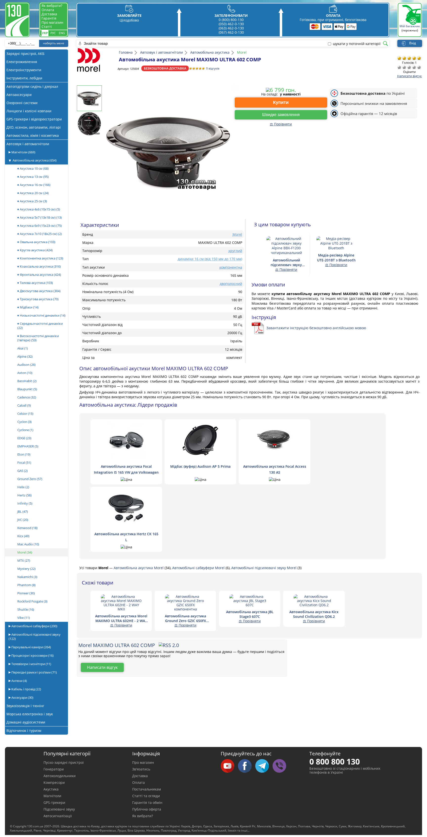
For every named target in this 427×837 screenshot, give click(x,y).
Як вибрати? (52, 5)
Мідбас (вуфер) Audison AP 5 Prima (200, 466)
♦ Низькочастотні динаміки (41, 315)
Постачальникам (146, 789)
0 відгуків (212, 68)
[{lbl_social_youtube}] (229, 766)
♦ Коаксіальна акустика (39, 266)
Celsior (25, 413)
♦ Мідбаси (28, 307)
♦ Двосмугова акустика (39, 291)
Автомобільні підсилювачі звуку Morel (264, 567)
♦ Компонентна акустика (40, 258)
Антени (19, 680)
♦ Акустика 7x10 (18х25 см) (39, 234)
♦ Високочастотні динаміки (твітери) (38, 338)
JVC (22, 519)
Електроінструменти (23, 70)
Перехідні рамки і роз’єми (34, 672)
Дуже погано (399, 67)
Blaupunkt (27, 389)
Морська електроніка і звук (29, 714)
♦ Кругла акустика (35, 250)
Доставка (49, 14)
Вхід (412, 43)
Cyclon (24, 421)
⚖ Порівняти (281, 124)
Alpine (25, 356)
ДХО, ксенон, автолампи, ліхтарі (33, 127)
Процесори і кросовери (32, 655)
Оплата (48, 9)
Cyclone (25, 430)
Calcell (24, 405)
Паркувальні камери (31, 647)
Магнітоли (23, 152)
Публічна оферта (146, 809)
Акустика (51, 789)
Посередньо (409, 67)
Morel (24, 552)
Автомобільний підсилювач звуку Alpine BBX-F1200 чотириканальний (286, 262)
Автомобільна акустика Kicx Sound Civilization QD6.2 (314, 614)
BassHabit (27, 381)
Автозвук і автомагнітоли (27, 143)
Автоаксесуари (19, 94)
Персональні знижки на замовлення (374, 103)
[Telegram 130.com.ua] (264, 766)
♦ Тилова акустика (35, 282)
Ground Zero (29, 479)
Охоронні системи (22, 102)
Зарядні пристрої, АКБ (25, 53)
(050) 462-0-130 (231, 24)
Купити (281, 102)
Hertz (24, 495)
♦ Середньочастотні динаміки (40, 325)
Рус (53, 33)
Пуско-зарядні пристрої (63, 762)
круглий (235, 250)
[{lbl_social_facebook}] (246, 766)
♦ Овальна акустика (36, 242)
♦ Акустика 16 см (33, 185)
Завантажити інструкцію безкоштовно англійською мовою (316, 328)
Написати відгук (409, 76)
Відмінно (419, 67)
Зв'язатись (141, 769)
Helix (23, 487)
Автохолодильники (59, 775)
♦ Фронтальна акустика (39, 274)
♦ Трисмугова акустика (38, 299)
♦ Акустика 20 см (33, 193)
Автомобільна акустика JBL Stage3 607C (250, 614)
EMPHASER (27, 446)
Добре (414, 67)
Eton (23, 454)
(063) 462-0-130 (231, 28)
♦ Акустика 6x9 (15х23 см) (39, 225)
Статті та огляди (146, 795)
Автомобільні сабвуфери (34, 626)
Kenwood (27, 528)
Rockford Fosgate (32, 601)
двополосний (231, 283)
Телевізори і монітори (31, 664)
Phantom (26, 585)
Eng (62, 33)
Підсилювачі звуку (59, 809)
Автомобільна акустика (35, 160)
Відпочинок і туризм (23, 730)
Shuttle (25, 609)
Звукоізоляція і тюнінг (25, 705)
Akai (22, 348)
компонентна (230, 267)
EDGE (24, 438)
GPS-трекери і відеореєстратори (34, 119)
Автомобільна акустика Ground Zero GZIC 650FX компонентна (185, 618)
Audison (26, 364)
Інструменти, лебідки (24, 78)
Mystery (26, 568)
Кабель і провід (26, 689)
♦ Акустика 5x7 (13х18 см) (39, 217)
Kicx (23, 536)
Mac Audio (28, 544)
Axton (24, 373)
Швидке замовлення (281, 115)
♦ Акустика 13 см (33, 176)
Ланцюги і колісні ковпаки (28, 111)
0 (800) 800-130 (231, 20)
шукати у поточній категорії (357, 44)
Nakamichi (27, 577)
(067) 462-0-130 (231, 32)
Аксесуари (22, 697)
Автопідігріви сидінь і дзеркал (32, 86)
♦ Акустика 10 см (33, 168)
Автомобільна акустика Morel (139, 567)
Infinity (24, 503)
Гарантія (49, 18)
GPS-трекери (54, 802)
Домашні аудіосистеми (25, 722)
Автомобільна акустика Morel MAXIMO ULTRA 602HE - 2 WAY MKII (121, 618)
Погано (404, 67)
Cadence (26, 397)
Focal (24, 462)
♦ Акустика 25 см (32, 201)
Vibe (23, 617)
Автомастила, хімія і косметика (32, 135)
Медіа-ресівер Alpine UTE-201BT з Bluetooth (336, 257)
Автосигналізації (57, 816)
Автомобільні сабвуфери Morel (199, 567)
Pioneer (26, 593)
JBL (22, 511)
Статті (47, 26)
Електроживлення (21, 61)
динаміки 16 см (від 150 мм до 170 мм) (210, 258)
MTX (23, 560)
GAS (22, 470)
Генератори (53, 769)
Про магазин (52, 22)
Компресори (54, 782)
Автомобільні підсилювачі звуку (35, 636)
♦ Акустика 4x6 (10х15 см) (38, 209)
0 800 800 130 (334, 761)
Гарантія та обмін (147, 802)
